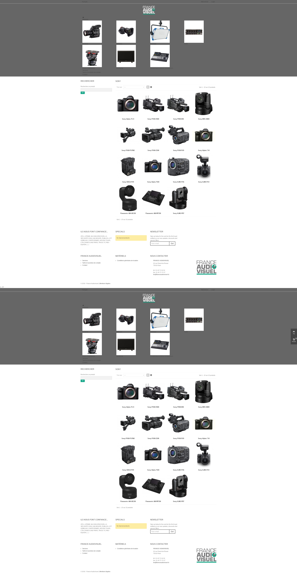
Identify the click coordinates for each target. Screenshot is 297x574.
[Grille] (148, 87)
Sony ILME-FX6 (178, 182)
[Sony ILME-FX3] (203, 166)
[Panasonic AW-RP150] (153, 198)
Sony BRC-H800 (203, 119)
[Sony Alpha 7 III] (203, 135)
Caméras (85, 44)
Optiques (119, 44)
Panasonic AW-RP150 (153, 213)
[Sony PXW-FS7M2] (128, 135)
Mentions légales (105, 283)
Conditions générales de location (127, 260)
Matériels (85, 19)
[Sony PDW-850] (178, 104)
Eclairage (153, 44)
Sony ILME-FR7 (178, 213)
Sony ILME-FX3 (203, 182)
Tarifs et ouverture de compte (91, 72)
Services (85, 70)
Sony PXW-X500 (153, 119)
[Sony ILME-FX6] (178, 166)
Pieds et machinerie (88, 68)
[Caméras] (97, 32)
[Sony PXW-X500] (153, 104)
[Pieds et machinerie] (97, 56)
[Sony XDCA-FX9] (128, 166)
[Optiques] (131, 32)
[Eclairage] (165, 32)
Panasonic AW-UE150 (128, 213)
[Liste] (151, 87)
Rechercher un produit (88, 86)
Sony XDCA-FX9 (128, 182)
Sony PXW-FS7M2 (128, 150)
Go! (172, 243)
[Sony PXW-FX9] (178, 135)
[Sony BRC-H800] (203, 104)
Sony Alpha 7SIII (153, 182)
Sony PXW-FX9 (178, 150)
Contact (84, 74)
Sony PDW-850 (178, 119)
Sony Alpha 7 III (204, 150)
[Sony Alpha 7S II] (128, 104)
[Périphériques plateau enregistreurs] (165, 56)
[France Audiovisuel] (148, 10)
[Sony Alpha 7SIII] (153, 166)
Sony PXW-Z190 (153, 150)
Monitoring (119, 68)
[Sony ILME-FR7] (178, 198)
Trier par (119, 87)
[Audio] (199, 32)
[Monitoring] (131, 56)
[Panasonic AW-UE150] (128, 198)
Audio (186, 44)
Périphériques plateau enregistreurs (161, 68)
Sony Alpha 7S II (128, 119)
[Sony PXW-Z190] (153, 135)
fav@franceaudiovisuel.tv (161, 274)
